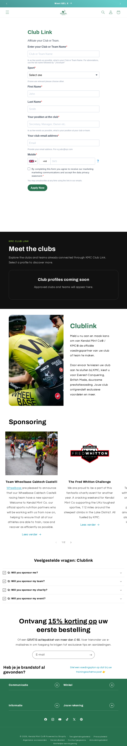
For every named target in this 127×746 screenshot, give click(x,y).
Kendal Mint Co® (36, 736)
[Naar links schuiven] (56, 542)
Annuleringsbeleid (98, 740)
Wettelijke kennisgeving (65, 744)
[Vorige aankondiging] (6, 3)
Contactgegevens (77, 740)
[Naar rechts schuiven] (71, 542)
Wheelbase (14, 488)
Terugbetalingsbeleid (79, 737)
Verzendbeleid (57, 740)
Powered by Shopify (56, 736)
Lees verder (30, 534)
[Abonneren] (91, 655)
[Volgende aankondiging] (120, 3)
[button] (7, 12)
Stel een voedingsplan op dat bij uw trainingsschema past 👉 (91, 669)
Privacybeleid (100, 737)
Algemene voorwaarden (35, 740)
